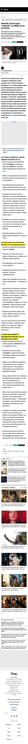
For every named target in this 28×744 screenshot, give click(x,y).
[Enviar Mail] (2, 70)
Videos (22, 451)
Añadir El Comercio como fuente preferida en (14, 19)
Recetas (19, 735)
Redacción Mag (7, 70)
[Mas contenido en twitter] (14, 716)
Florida (2, 13)
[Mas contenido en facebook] (11, 716)
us (8, 728)
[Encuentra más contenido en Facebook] (2, 42)
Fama (9, 732)
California (7, 13)
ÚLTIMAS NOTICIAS (7, 619)
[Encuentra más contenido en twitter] (6, 42)
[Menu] (2, 9)
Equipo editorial (14, 677)
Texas (11, 13)
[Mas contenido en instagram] (16, 716)
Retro (19, 732)
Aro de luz (16, 451)
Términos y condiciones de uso (14, 699)
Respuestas (9, 724)
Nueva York (16, 13)
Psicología (21, 13)
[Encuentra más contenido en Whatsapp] (9, 42)
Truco (5, 453)
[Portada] (14, 676)
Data (19, 728)
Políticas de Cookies (14, 704)
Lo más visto (6, 458)
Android (5, 451)
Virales (9, 735)
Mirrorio (10, 451)
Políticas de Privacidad (14, 702)
